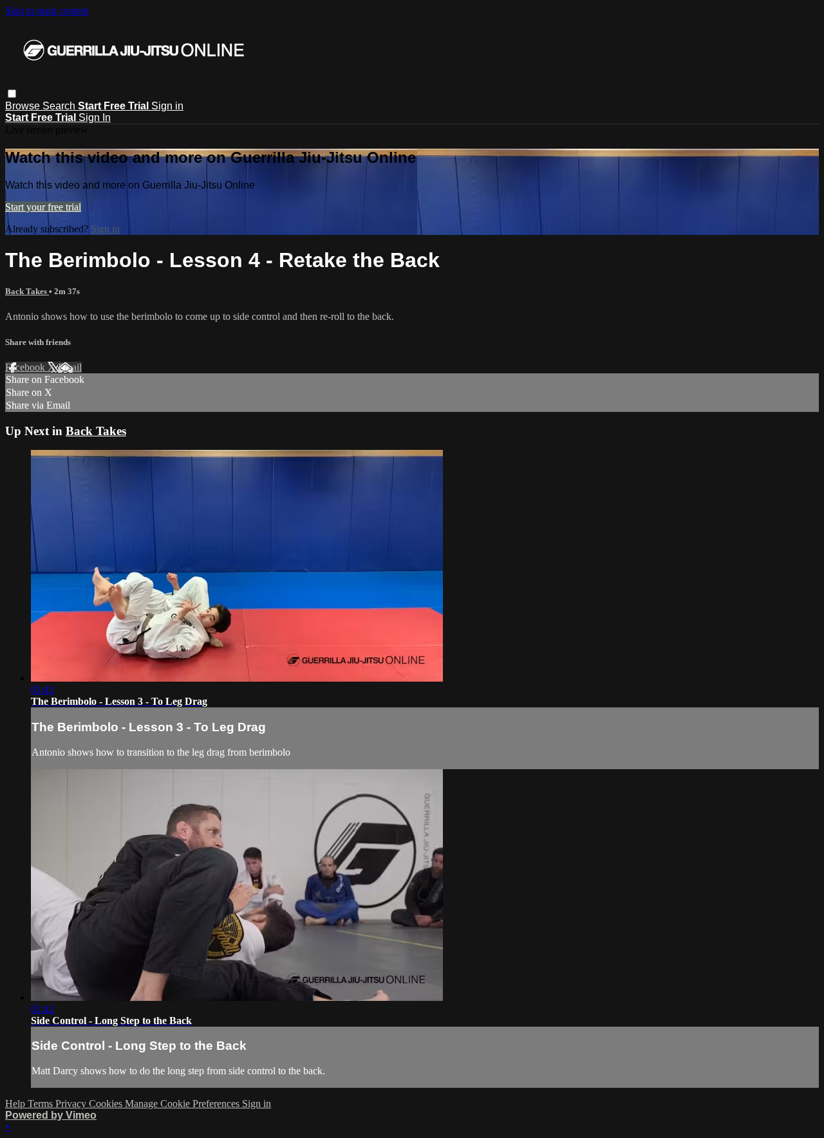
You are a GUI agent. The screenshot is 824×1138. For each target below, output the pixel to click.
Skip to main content (47, 10)
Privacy (72, 1103)
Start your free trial (43, 206)
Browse (23, 105)
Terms (41, 1103)
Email (70, 367)
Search (60, 105)
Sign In (95, 117)
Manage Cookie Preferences (183, 1103)
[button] (12, 93)
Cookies (107, 1103)
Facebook (26, 367)
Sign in (167, 105)
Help (16, 1103)
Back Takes (27, 291)
